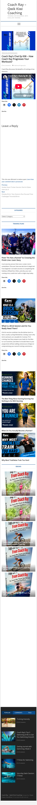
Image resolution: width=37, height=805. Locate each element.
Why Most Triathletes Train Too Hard (15, 460)
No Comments (7, 65)
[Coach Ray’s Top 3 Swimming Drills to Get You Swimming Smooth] (8, 732)
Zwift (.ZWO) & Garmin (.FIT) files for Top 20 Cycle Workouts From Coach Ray (18, 543)
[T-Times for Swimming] (8, 760)
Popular (7, 712)
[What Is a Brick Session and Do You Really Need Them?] (18, 310)
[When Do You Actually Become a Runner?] (18, 415)
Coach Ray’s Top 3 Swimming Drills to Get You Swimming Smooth (25, 734)
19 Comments (21, 752)
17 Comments (21, 763)
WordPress (9, 797)
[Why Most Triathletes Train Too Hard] (18, 445)
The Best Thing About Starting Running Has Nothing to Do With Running (18, 400)
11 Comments (21, 778)
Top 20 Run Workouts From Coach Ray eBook (16, 518)
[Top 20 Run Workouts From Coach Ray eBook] (18, 509)
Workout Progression (20, 65)
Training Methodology (9, 53)
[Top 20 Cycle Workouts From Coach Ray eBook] (18, 559)
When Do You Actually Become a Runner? (17, 431)
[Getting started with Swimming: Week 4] (8, 746)
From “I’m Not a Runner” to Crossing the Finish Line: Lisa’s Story (18, 258)
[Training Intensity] (8, 719)
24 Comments (21, 740)
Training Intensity (23, 719)
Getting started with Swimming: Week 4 (24, 747)
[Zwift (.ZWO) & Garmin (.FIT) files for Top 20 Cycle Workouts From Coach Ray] (18, 534)
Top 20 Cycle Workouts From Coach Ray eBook (16, 569)
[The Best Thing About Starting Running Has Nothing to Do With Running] (18, 383)
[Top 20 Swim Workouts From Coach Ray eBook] (18, 585)
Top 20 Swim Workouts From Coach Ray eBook (16, 594)
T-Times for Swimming (25, 760)
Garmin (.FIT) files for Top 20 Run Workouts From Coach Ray (18, 493)
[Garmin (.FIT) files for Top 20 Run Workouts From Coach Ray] (18, 484)
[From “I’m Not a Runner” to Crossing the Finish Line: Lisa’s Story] (18, 241)
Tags (29, 712)
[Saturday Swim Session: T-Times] (8, 773)
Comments (18, 712)
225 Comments (22, 722)
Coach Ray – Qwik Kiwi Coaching (17, 9)
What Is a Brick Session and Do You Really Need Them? (16, 327)
